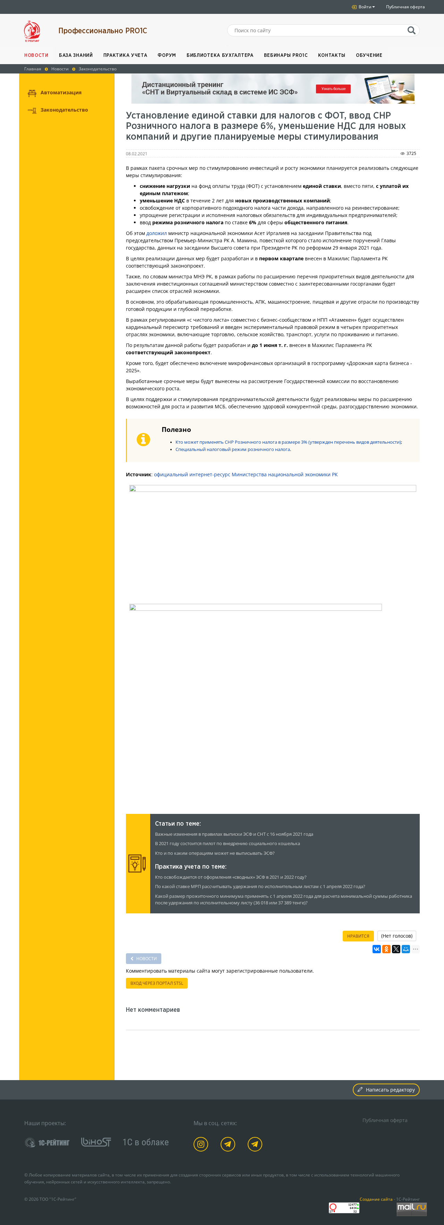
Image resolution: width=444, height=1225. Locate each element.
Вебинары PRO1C (286, 55)
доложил (156, 233)
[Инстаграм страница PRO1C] (202, 1145)
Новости (36, 55)
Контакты (331, 55)
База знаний (76, 55)
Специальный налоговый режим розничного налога (233, 449)
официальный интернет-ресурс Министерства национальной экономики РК (246, 474)
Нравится (358, 936)
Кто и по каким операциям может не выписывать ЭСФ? (215, 853)
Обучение (369, 55)
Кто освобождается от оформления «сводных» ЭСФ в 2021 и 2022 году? (231, 877)
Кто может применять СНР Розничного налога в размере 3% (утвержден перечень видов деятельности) (288, 442)
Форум (166, 55)
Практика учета (125, 55)
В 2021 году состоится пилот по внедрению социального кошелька (227, 843)
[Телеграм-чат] (256, 1145)
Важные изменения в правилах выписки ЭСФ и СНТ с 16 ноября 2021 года (234, 834)
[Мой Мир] (406, 949)
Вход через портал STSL (156, 983)
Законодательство (64, 109)
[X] (396, 949)
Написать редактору (390, 1089)
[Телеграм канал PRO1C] (229, 1145)
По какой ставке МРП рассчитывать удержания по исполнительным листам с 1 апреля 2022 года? (260, 886)
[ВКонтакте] (377, 949)
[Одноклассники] (386, 949)
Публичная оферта (405, 7)
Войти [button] (365, 7)
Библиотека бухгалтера (220, 55)
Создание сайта (376, 1199)
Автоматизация (61, 92)
